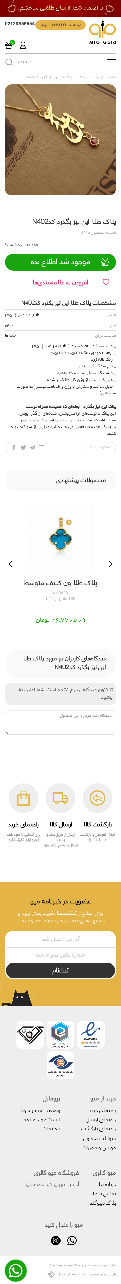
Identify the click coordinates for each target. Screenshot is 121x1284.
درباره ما (107, 1183)
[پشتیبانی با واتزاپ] (16, 1275)
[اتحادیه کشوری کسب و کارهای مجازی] (60, 1036)
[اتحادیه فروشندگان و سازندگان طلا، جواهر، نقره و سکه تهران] (30, 1036)
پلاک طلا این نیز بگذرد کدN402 (48, 77)
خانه (113, 77)
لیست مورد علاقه (42, 1119)
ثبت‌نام (61, 969)
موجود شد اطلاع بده (60, 261)
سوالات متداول (99, 1137)
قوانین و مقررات (99, 1147)
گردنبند (97, 77)
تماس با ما (104, 1193)
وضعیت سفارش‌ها (41, 1109)
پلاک (82, 77)
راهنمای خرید (102, 1109)
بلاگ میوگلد (103, 1202)
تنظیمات (51, 1128)
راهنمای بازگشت (98, 1128)
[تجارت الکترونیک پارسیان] (60, 1066)
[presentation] (10, 564)
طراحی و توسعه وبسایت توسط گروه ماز (87, 1274)
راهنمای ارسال (101, 1119)
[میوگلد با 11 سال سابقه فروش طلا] (60, 8)
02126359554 (20, 23)
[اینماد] (91, 1036)
